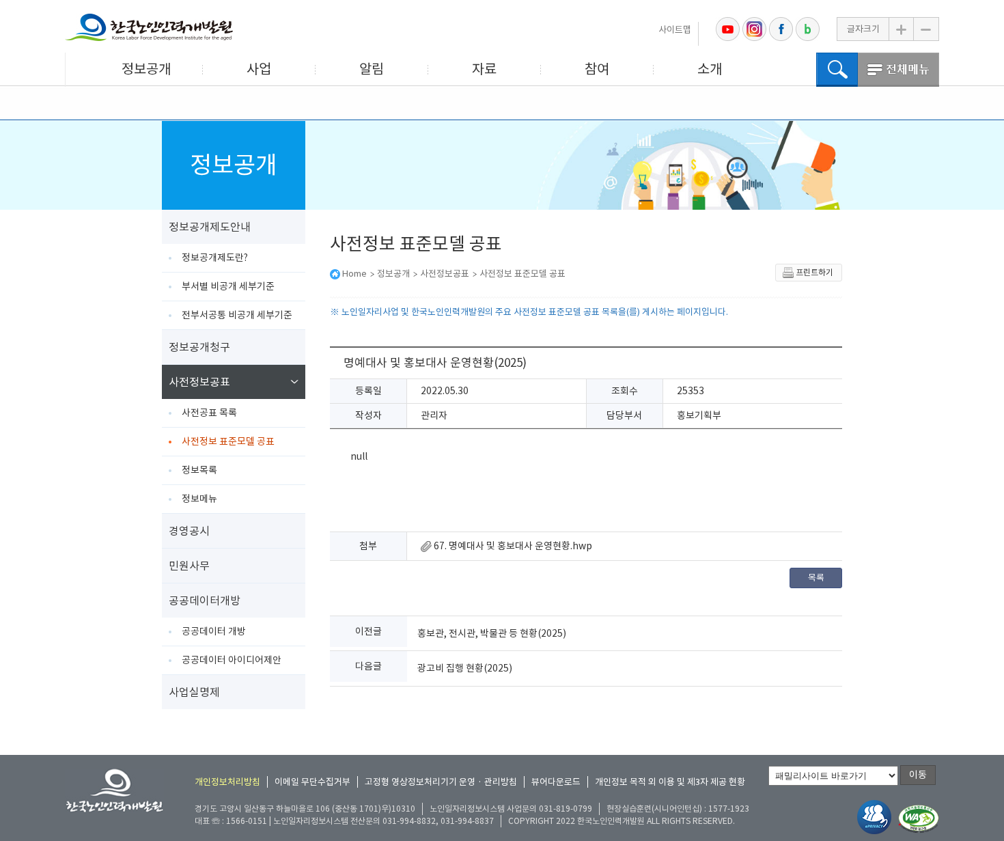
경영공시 (189, 531)
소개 (709, 69)
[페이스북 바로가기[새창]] (781, 29)
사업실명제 (194, 692)
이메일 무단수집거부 (312, 782)
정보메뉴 (199, 499)
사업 (259, 69)
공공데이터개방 (204, 600)
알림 (371, 69)
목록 (816, 577)
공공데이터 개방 (214, 631)
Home (354, 273)
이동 (918, 775)
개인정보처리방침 (227, 782)
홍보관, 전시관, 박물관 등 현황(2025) (491, 633)
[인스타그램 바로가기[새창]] (754, 29)
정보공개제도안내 (210, 227)
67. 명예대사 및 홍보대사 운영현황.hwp (512, 546)
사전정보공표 (199, 382)
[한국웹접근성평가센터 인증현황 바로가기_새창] (918, 819)
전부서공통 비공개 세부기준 (237, 315)
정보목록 (199, 470)
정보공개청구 (199, 347)
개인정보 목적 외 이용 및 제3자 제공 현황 (670, 782)
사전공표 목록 (209, 412)
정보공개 (146, 69)
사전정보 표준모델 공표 (228, 441)
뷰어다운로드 (556, 782)
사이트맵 (674, 30)
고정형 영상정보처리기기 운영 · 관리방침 (441, 782)
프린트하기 (814, 272)
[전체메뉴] (898, 70)
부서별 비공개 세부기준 (228, 286)
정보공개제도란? (215, 257)
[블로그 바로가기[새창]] (808, 29)
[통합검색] (837, 70)
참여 (597, 69)
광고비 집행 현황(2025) (464, 668)
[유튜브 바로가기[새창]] (728, 29)
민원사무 (189, 566)
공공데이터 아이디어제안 (231, 660)
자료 (484, 69)
